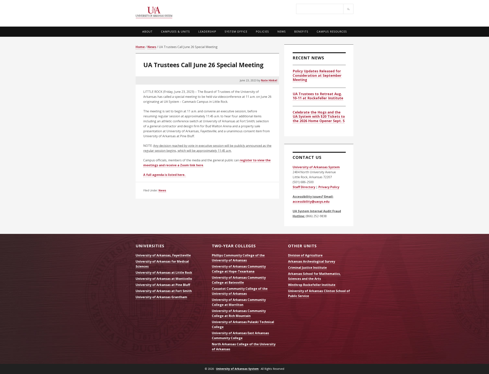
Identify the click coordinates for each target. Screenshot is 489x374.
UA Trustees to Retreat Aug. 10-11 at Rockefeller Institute (318, 95)
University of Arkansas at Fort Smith (164, 291)
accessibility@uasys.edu (311, 201)
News (162, 190)
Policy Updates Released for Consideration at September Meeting (317, 75)
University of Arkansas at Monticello (164, 279)
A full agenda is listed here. (164, 175)
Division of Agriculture (305, 255)
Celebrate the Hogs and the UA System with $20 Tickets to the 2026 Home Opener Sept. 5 (319, 116)
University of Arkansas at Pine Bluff (163, 285)
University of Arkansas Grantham (161, 297)
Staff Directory (304, 187)
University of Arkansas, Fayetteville (163, 255)
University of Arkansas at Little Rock (164, 272)
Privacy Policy (328, 187)
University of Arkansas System (190, 12)
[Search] (348, 9)
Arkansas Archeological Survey (311, 261)
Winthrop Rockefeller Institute (311, 285)
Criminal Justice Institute (307, 267)
